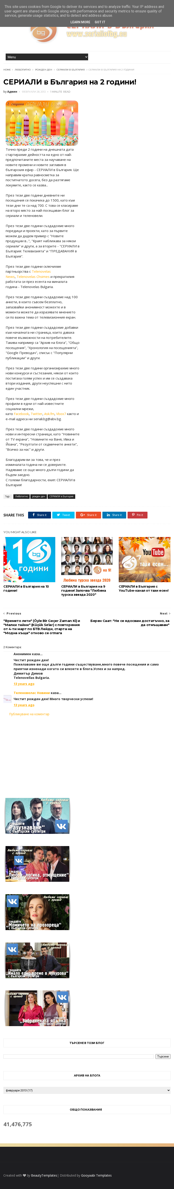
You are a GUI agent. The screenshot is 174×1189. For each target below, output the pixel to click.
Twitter (36, 413)
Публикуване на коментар (29, 714)
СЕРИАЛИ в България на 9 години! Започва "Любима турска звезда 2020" (83, 590)
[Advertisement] (86, 754)
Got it (100, 22)
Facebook (21, 413)
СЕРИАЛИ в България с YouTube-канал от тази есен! (143, 588)
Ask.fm (49, 413)
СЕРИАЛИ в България (71, 69)
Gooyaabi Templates (96, 1175)
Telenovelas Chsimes (33, 276)
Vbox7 (61, 413)
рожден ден (43, 69)
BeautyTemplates (44, 1175)
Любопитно (23, 69)
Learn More (80, 22)
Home (7, 69)
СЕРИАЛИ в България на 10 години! (26, 588)
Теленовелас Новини (32, 693)
